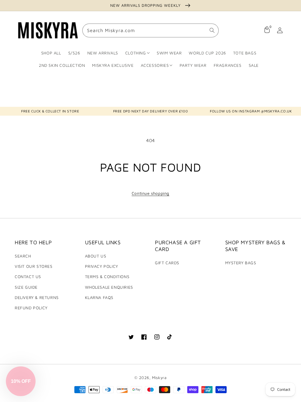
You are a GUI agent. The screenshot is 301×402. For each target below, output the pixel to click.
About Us (95, 255)
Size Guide (26, 287)
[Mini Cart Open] (267, 30)
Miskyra (159, 377)
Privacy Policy (101, 266)
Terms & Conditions (107, 276)
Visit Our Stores (34, 266)
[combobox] (150, 30)
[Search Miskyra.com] (211, 30)
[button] (21, 381)
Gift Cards (167, 262)
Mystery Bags (240, 262)
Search (23, 255)
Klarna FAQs (99, 297)
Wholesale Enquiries (109, 287)
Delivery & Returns (37, 297)
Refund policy (31, 307)
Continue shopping (150, 193)
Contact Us (28, 276)
